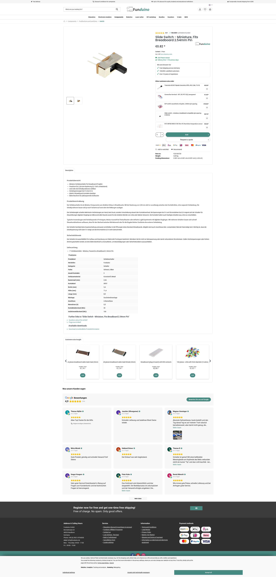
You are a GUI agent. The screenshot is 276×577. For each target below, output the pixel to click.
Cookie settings (108, 542)
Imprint (112, 563)
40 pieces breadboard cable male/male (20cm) (82, 362)
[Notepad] (205, 9)
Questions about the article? (78, 320)
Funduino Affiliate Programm (113, 529)
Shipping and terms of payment (152, 537)
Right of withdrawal (109, 537)
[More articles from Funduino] (202, 46)
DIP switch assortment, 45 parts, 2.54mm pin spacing (181, 104)
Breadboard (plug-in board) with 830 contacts (156, 362)
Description (69, 170)
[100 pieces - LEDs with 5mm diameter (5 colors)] (192, 352)
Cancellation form (109, 540)
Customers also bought (73, 339)
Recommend (177, 149)
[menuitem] (210, 9)
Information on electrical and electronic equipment (155, 541)
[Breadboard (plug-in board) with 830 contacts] (156, 352)
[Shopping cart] (210, 9)
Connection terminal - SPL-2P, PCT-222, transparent (180, 94)
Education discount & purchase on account (117, 527)
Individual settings (69, 572)
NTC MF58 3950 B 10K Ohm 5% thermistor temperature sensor (183, 124)
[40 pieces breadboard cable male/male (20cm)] (82, 352)
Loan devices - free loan (111, 535)
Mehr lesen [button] (177, 428)
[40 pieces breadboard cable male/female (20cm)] (119, 352)
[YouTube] (138, 555)
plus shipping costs (166, 54)
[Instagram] (143, 555)
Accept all (208, 572)
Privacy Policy (146, 532)
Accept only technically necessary (138, 572)
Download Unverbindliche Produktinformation (83, 329)
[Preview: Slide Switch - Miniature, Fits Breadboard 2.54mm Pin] (70, 101)
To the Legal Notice (103, 563)
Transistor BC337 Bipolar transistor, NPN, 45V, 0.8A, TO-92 (182, 85)
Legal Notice (146, 529)
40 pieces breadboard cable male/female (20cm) (119, 362)
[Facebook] (132, 555)
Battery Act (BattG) (148, 535)
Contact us (107, 532)
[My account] (200, 9)
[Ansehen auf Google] (67, 412)
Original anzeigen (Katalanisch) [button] (82, 423)
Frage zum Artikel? (74, 322)
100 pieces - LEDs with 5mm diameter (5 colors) (192, 362)
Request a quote (186, 140)
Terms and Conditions (149, 527)
